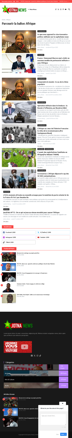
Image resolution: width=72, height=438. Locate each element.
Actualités (41, 55)
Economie (6, 191)
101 (64, 373)
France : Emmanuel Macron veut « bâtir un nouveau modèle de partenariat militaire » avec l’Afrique (53, 60)
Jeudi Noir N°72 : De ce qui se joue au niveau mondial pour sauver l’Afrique (31, 212)
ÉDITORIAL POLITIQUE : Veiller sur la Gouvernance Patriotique (33, 294)
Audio (7, 386)
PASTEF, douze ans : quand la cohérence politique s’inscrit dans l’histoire (36, 264)
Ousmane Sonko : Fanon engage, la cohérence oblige (30, 284)
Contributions (42, 31)
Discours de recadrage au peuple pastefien (28, 253)
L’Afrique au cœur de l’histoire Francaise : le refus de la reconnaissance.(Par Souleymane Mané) (53, 130)
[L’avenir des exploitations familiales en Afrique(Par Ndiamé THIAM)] (19, 157)
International (41, 102)
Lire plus (39, 50)
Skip (57, 434)
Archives (6, 209)
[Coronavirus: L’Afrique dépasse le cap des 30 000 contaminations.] (19, 178)
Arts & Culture (9, 379)
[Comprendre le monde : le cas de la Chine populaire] (19, 89)
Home (3, 19)
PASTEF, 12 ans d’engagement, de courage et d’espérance (32, 273)
